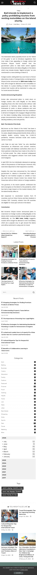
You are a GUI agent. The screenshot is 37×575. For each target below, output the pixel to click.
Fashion (3, 380)
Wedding (4, 429)
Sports (3, 420)
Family (3, 377)
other (3, 408)
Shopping (4, 414)
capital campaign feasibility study (12, 488)
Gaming (3, 392)
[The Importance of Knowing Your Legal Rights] (9, 273)
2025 (4, 460)
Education (4, 374)
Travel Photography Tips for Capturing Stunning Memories (27, 512)
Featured (4, 383)
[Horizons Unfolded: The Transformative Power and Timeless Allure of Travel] (9, 539)
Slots (2, 417)
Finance (3, 386)
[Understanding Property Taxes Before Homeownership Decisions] (27, 251)
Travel (18, 10)
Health (3, 395)
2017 (4, 478)
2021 (4, 472)
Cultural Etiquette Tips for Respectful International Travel (9, 525)
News (2, 405)
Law (2, 402)
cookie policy (24, 570)
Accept (18, 573)
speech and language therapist (11, 491)
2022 (4, 469)
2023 (4, 466)
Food (3, 389)
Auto (2, 362)
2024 (4, 463)
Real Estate (4, 411)
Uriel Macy (17, 24)
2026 (4, 438)
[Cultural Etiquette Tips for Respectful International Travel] (9, 516)
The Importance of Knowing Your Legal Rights (7, 283)
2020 (4, 475)
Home (3, 398)
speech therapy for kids (9, 495)
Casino (3, 371)
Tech (2, 423)
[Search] (35, 2)
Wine (2, 432)
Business (4, 368)
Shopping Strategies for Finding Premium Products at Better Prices (9, 261)
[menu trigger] (3, 2)
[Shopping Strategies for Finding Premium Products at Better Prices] (9, 251)
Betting (3, 365)
